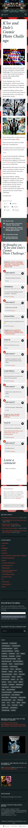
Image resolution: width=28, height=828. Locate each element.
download (4, 671)
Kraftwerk (4, 684)
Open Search (25, 14)
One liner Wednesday (8, 563)
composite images (18, 663)
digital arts (18, 669)
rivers (8, 702)
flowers (19, 676)
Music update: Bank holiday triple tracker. (10, 524)
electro (15, 674)
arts (3, 545)
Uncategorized (6, 584)
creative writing (13, 666)
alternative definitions (7, 651)
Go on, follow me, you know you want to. (13, 616)
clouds (10, 663)
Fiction (4, 550)
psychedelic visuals (6, 700)
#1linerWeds (5, 643)
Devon (11, 669)
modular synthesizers (16, 687)
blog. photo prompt (6, 661)
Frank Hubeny (9, 371)
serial (13, 702)
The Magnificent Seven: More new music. (14, 520)
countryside (5, 666)
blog (15, 227)
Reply (22, 273)
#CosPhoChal (9, 227)
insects (9, 682)
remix (3, 702)
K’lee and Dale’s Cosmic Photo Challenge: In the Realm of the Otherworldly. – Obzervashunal (13, 332)
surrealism (16, 230)
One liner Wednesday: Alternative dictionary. (12, 237)
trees (8, 705)
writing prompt (5, 710)
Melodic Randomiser (8, 558)
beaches (18, 656)
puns (14, 700)
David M (7, 340)
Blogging (5, 548)
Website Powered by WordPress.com (13, 821)
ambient (17, 651)
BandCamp (4, 656)
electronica (21, 674)
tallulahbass (8, 287)
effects (20, 671)
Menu (6, 14)
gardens (13, 679)
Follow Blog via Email (10, 603)
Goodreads (7, 767)
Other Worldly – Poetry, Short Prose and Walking (12, 416)
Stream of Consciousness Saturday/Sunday (9, 571)
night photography (18, 692)
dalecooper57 (10, 273)
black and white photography (9, 658)
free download (5, 679)
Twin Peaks (5, 582)
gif (17, 679)
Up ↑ (14, 823)
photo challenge (15, 694)
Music (4, 560)
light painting (19, 684)
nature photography (6, 692)
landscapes (11, 684)
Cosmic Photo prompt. (12, 234)
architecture (12, 653)
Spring (18, 702)
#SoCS (15, 648)
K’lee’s (8, 162)
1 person (12, 296)
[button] (10, 749)
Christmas (4, 663)
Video (4, 586)
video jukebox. (13, 707)
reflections (20, 700)
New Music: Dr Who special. (10, 517)
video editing (5, 707)
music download (11, 689)
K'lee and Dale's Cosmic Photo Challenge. (14, 555)
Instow (15, 682)
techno (23, 702)
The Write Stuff (6, 577)
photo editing (5, 697)
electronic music (6, 676)
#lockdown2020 (16, 645)
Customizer (18, 498)
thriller (3, 705)
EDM (15, 671)
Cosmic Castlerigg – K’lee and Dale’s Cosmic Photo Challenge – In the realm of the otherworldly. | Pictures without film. (14, 264)
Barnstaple (11, 656)
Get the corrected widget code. (13, 768)
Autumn (23, 653)
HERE (17, 139)
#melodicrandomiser (7, 648)
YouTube (13, 710)
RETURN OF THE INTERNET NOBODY (14, 4)
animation (5, 543)
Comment (18, 479)
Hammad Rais (9, 316)
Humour (4, 553)
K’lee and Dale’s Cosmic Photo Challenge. (13, 32)
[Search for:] (13, 506)
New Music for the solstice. (10, 528)
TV (3, 579)
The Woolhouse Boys (8, 574)
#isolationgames (6, 645)
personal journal (7, 565)
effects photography (7, 674)
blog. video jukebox (17, 661)
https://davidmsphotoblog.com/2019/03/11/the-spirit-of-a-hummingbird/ (13, 432)
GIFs (21, 679)
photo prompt (19, 229)
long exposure (5, 687)
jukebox (21, 682)
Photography (16, 225)
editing (12, 229)
